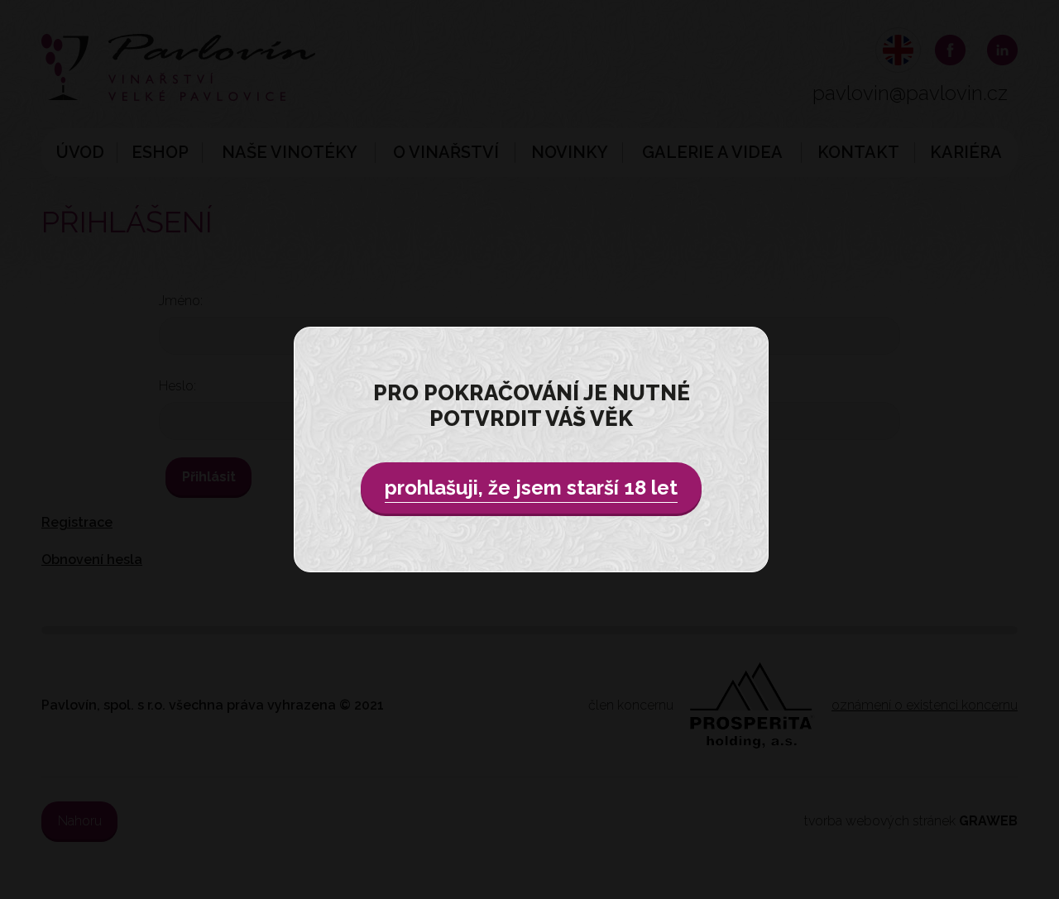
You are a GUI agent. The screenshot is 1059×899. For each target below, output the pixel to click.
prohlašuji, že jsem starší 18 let (531, 488)
